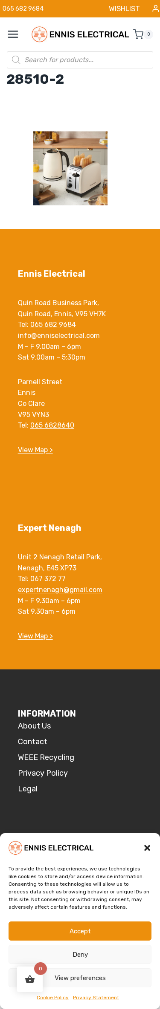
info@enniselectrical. (52, 336)
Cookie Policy (53, 997)
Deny (80, 954)
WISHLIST (124, 8)
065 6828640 (52, 425)
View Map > (35, 450)
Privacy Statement (96, 997)
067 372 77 (48, 579)
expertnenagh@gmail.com (60, 590)
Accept (80, 931)
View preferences (80, 978)
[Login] (155, 8)
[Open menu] (17, 34)
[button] (147, 848)
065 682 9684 (53, 324)
